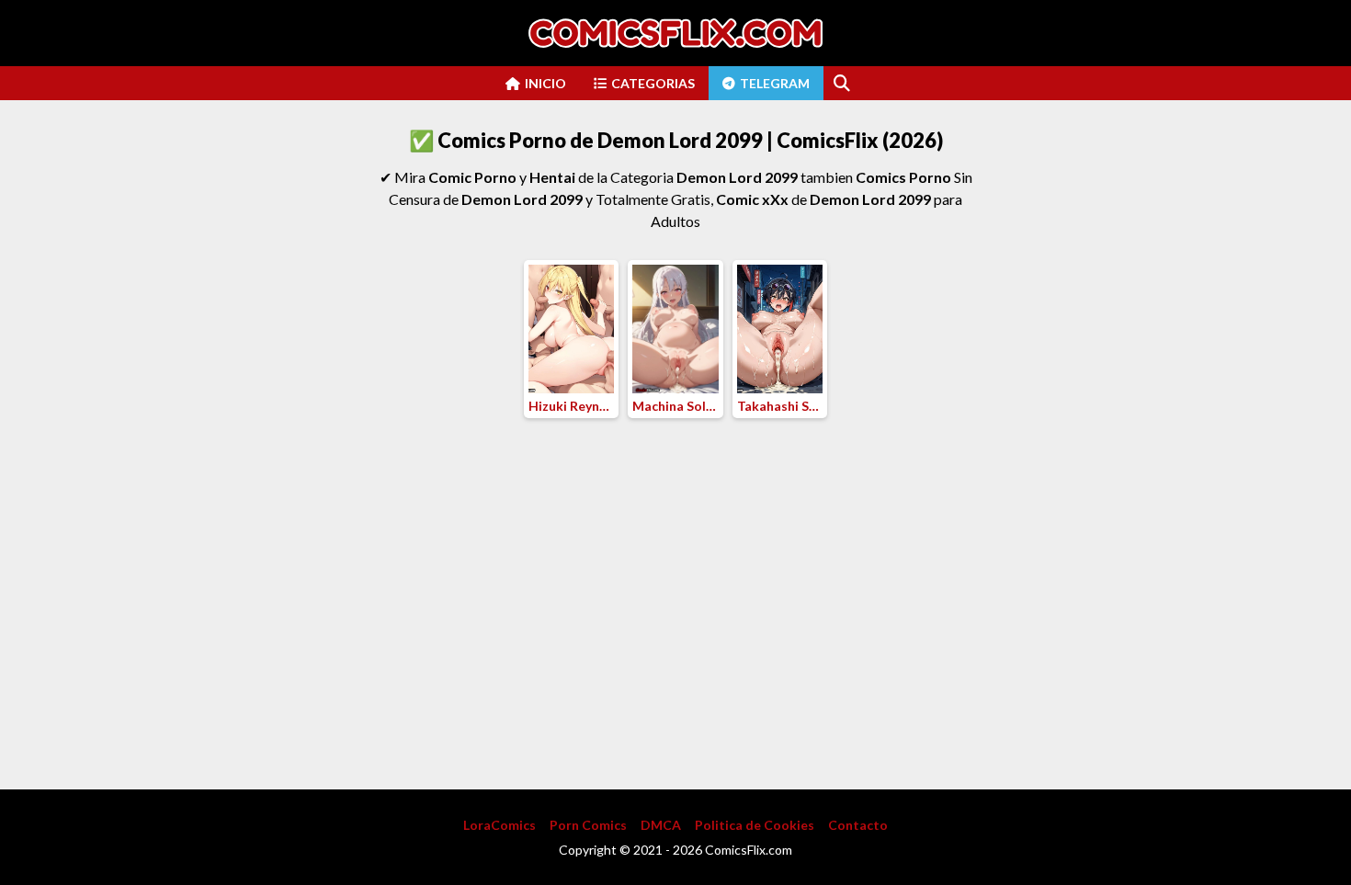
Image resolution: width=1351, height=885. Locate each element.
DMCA (661, 825)
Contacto (858, 825)
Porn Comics (588, 825)
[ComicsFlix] (675, 33)
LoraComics (499, 825)
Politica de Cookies (754, 825)
